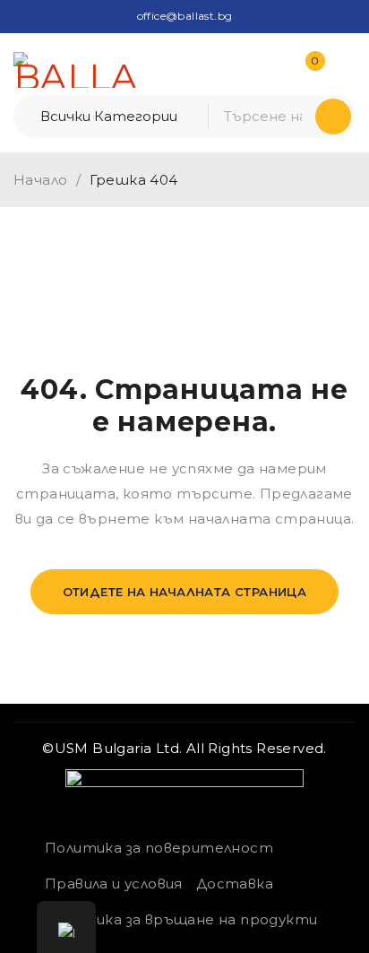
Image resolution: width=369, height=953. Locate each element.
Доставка (234, 883)
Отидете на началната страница (185, 592)
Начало (40, 179)
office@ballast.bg (185, 15)
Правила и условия (114, 883)
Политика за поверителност (159, 847)
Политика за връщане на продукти (181, 919)
